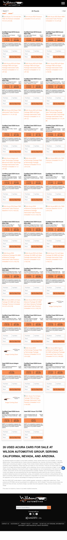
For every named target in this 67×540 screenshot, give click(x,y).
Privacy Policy (26, 524)
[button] (63, 468)
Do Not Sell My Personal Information (52, 524)
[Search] (49, 507)
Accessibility (15, 524)
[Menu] (63, 3)
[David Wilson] (13, 3)
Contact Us (5, 524)
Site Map (35, 524)
